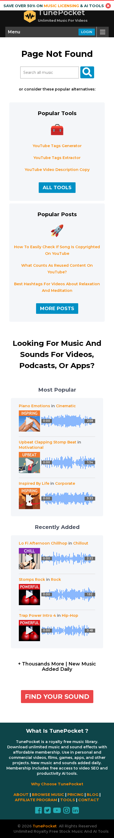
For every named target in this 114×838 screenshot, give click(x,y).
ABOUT (21, 794)
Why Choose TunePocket (57, 784)
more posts (57, 308)
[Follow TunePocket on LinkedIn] (76, 811)
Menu (14, 31)
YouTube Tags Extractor (57, 157)
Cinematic (66, 406)
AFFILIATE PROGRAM (36, 800)
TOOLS (67, 800)
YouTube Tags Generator (57, 145)
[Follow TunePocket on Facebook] (38, 811)
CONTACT (88, 800)
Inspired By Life (34, 483)
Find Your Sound (57, 696)
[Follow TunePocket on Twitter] (47, 811)
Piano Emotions (34, 406)
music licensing (61, 5)
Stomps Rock (32, 579)
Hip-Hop (70, 615)
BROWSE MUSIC (48, 794)
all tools (57, 188)
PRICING (75, 794)
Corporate (65, 483)
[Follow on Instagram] (67, 811)
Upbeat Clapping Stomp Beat (47, 442)
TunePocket (61, 12)
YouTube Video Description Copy (57, 169)
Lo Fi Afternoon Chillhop (43, 543)
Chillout (80, 543)
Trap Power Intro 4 (37, 615)
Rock (56, 579)
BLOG (92, 794)
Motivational (31, 447)
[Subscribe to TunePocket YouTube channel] (57, 811)
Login (86, 32)
